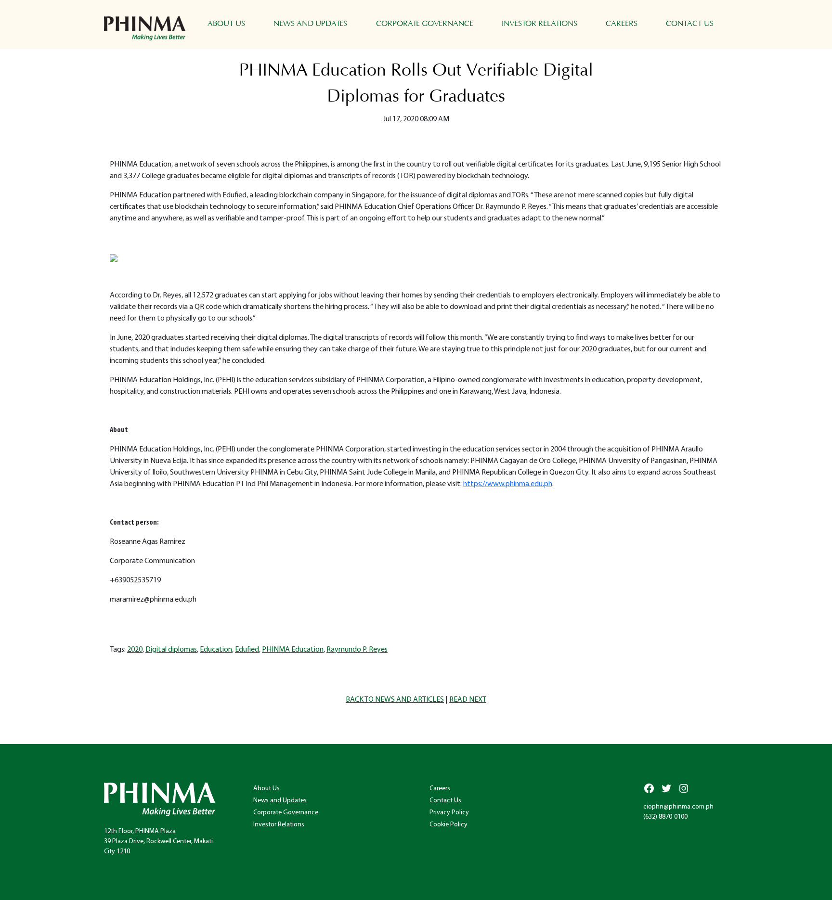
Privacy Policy (449, 812)
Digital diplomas (171, 650)
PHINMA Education (293, 650)
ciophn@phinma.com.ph (678, 806)
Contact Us (690, 23)
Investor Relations (539, 23)
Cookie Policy (448, 824)
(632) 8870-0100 (665, 817)
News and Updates (310, 23)
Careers (621, 23)
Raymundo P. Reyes (357, 650)
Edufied (247, 650)
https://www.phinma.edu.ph (507, 484)
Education (216, 650)
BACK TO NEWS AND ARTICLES (395, 700)
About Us (226, 23)
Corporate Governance (424, 23)
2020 (135, 650)
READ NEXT (467, 700)
